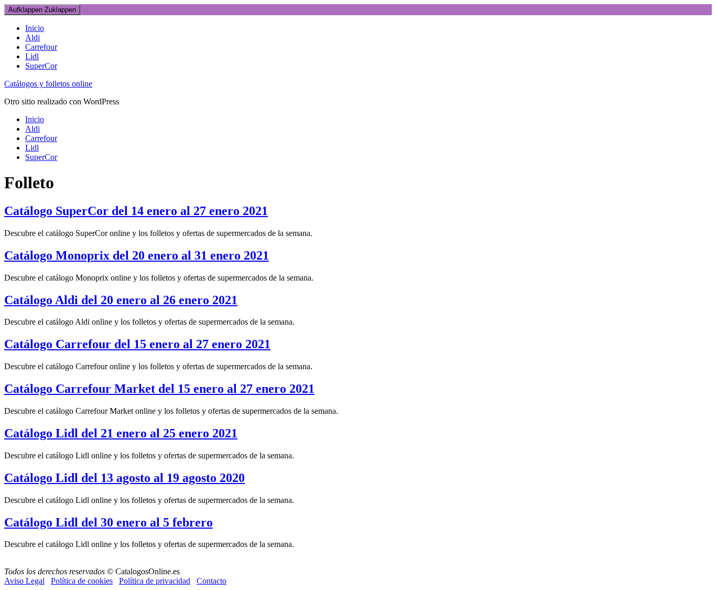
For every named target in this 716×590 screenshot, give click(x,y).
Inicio (34, 28)
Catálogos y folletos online (48, 83)
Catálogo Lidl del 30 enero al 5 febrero (108, 522)
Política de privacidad (154, 580)
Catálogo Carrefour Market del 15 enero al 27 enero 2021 (159, 388)
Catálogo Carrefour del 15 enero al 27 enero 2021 (137, 344)
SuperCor (41, 65)
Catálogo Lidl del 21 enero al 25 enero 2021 (120, 433)
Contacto (211, 580)
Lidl (32, 56)
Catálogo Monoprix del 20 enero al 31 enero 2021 (136, 255)
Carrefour (41, 46)
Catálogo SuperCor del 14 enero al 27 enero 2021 (136, 211)
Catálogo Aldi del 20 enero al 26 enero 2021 (120, 300)
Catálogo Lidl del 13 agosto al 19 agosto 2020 (124, 478)
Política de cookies (82, 580)
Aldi (32, 37)
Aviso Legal (24, 580)
